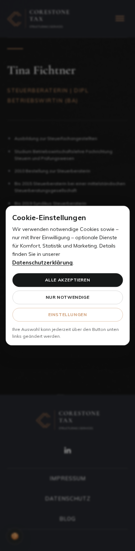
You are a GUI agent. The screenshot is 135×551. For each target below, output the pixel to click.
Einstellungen (67, 314)
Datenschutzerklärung (42, 262)
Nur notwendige (67, 297)
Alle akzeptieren (67, 280)
